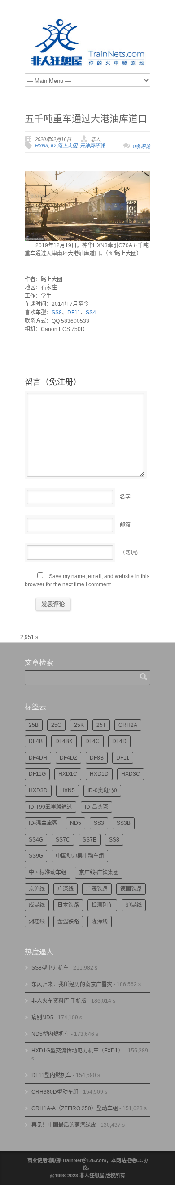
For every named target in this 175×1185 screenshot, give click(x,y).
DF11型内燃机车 (51, 1075)
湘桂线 (37, 922)
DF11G (37, 774)
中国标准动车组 (47, 872)
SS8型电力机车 (50, 968)
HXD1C (67, 774)
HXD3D (38, 790)
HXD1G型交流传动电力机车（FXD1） (77, 1051)
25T (101, 725)
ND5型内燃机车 (50, 1034)
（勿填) (129, 553)
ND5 (75, 823)
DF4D (119, 741)
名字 (125, 497)
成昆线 (37, 905)
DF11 (73, 312)
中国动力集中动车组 (80, 856)
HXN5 (67, 790)
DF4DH (38, 758)
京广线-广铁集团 (98, 872)
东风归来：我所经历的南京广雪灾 (71, 984)
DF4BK (64, 741)
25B (34, 725)
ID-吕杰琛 (96, 807)
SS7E (89, 840)
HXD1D (99, 774)
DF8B (97, 758)
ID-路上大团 (64, 145)
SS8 (57, 312)
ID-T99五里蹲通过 (50, 807)
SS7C (63, 840)
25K (79, 725)
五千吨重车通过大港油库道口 (86, 118)
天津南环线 (92, 145)
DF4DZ (68, 758)
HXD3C (130, 774)
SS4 (91, 312)
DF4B (36, 741)
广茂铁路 (97, 889)
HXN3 (41, 145)
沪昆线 (134, 905)
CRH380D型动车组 (55, 1092)
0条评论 (141, 146)
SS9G (36, 856)
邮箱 (125, 525)
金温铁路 (68, 922)
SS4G (36, 840)
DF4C (92, 741)
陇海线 (100, 922)
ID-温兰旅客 (43, 823)
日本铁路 (68, 905)
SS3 (99, 823)
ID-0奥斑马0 (102, 790)
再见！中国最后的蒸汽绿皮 (63, 1125)
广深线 (65, 889)
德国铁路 (131, 889)
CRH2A (127, 725)
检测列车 (102, 905)
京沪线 (37, 889)
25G (56, 725)
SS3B (124, 823)
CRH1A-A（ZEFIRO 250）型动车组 (74, 1108)
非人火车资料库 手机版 (59, 1001)
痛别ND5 (42, 1017)
